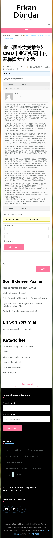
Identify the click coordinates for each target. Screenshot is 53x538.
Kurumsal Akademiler (13, 362)
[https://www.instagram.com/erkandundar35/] (22, 509)
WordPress (34, 534)
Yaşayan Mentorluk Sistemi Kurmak (19, 287)
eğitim (18, 450)
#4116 (47, 88)
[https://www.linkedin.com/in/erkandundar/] (6, 509)
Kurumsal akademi (13, 463)
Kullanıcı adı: (8, 226)
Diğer (5, 351)
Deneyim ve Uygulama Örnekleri (18, 346)
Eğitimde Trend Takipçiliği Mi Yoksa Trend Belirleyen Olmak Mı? (22, 304)
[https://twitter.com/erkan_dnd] (14, 509)
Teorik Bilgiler (9, 372)
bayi (7, 450)
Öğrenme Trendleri (12, 367)
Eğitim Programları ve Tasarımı (17, 357)
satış (7, 475)
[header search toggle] (49, 25)
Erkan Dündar (26, 11)
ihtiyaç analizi (32, 456)
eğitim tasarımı (12, 456)
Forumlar (17, 67)
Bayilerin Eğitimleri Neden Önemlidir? (20, 311)
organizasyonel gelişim (16, 469)
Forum (23, 67)
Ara (4, 264)
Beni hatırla (10, 241)
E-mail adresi (9, 403)
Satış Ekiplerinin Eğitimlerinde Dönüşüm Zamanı (25, 298)
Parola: (6, 234)
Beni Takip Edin (28, 384)
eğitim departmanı (35, 450)
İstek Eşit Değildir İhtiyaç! (14, 293)
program (37, 469)
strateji (19, 475)
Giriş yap (14, 247)
